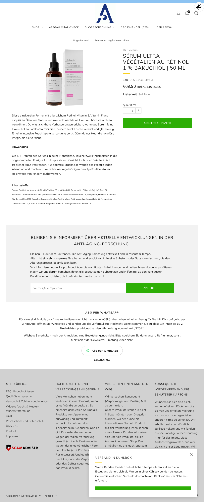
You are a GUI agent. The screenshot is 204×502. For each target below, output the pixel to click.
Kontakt (11, 431)
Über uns (12, 426)
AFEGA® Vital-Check (64, 27)
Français (48, 495)
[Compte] (178, 13)
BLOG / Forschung (98, 27)
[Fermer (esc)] (191, 454)
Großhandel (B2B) (135, 27)
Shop (35, 27)
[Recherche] (196, 13)
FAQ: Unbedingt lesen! (20, 391)
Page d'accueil (81, 40)
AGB (9, 416)
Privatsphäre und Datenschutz (25, 421)
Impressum (13, 436)
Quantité (129, 105)
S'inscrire (150, 287)
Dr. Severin (130, 50)
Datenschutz (102, 359)
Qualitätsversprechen (19, 396)
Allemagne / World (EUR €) (21, 495)
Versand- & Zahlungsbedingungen (27, 401)
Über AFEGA (163, 27)
